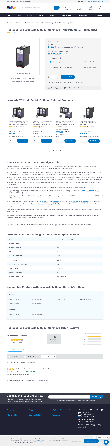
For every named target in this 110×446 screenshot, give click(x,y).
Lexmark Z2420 (37, 314)
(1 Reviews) (17, 33)
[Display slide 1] (53, 151)
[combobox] (39, 8)
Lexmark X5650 (61, 299)
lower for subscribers (77, 88)
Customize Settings (76, 441)
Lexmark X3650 (14, 299)
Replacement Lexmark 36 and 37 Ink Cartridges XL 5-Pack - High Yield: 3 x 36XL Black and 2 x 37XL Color (66, 122)
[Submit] (57, 8)
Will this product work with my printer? (23, 78)
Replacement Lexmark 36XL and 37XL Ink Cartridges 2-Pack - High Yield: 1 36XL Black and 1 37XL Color (18, 122)
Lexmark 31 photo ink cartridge (42, 204)
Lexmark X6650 (14, 303)
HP (9, 15)
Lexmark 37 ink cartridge (80, 201)
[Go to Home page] (11, 7)
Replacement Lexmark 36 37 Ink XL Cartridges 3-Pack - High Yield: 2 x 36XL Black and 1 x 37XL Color (42, 122)
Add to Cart (22, 141)
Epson (19, 15)
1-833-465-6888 (91, 1)
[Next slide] (60, 151)
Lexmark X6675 (37, 303)
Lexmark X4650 (37, 299)
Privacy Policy (85, 400)
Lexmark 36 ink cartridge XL (90, 191)
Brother (29, 15)
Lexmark (52, 15)
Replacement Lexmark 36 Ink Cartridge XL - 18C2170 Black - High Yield (89, 122)
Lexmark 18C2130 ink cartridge (48, 201)
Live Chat (100, 1)
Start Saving (96, 397)
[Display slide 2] (57, 151)
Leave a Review (15, 350)
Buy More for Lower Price (56, 53)
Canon (41, 15)
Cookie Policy (38, 440)
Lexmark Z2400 (14, 314)
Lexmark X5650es (85, 299)
